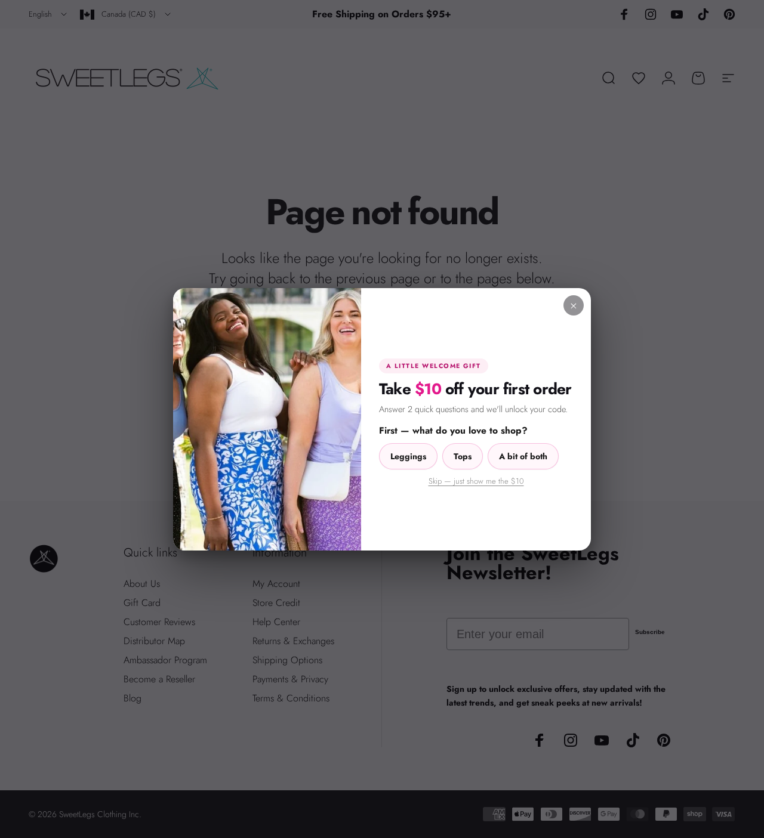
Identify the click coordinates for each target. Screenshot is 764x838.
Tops (463, 456)
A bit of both (523, 456)
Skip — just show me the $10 (476, 481)
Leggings (408, 456)
